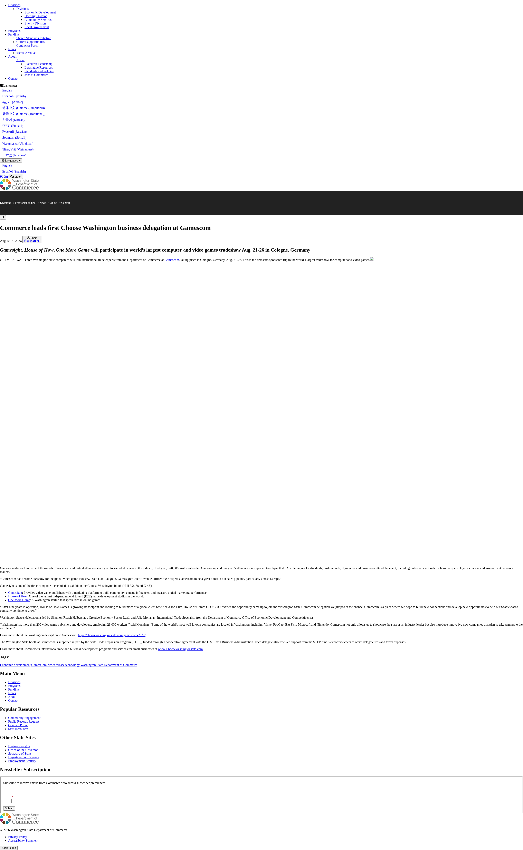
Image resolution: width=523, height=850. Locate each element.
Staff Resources (18, 729)
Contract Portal (18, 725)
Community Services (38, 19)
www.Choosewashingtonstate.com (180, 649)
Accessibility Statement (23, 840)
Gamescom (171, 260)
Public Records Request (23, 721)
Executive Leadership (39, 64)
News (12, 49)
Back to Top (9, 847)
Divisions (14, 5)
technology (72, 665)
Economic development (15, 665)
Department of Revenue (23, 757)
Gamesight (15, 592)
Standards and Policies (39, 71)
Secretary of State (19, 753)
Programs (14, 30)
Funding (13, 34)
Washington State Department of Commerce (108, 665)
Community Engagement (24, 718)
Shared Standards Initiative (33, 38)
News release (56, 665)
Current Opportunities (30, 41)
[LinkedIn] (6, 176)
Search (17, 176)
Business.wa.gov (19, 746)
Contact (13, 78)
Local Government (37, 27)
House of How (17, 596)
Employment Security (22, 761)
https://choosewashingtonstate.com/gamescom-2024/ (111, 635)
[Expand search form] (3, 217)
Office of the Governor (23, 750)
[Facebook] (1, 176)
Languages (11, 160)
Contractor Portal (27, 45)
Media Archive (26, 53)
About (12, 56)
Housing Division (36, 16)
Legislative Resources (39, 67)
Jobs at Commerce (36, 75)
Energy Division (35, 23)
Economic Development (40, 12)
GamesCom (39, 665)
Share (33, 238)
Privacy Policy (17, 837)
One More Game (19, 600)
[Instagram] (3, 176)
